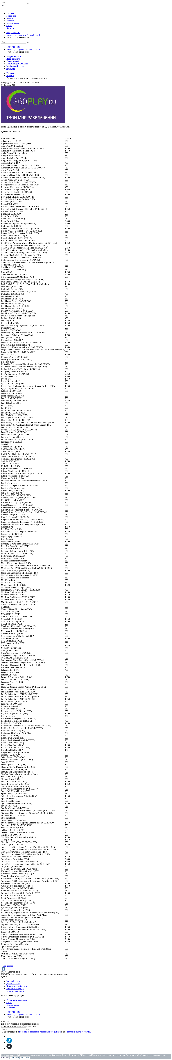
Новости (10, 21)
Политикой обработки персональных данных (146, 1055)
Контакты (10, 28)
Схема (9, 25)
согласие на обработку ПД (79, 1032)
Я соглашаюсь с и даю (47, 1032)
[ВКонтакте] (3, 969)
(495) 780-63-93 (13, 32)
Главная (10, 13)
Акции (9, 18)
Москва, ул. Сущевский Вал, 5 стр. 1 (23, 35)
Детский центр (13, 984)
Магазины (11, 16)
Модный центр (13, 981)
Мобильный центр (15, 988)
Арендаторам (12, 23)
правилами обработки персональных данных (40, 1032)
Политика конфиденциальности (16, 1053)
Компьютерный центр (16, 986)
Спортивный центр (15, 991)
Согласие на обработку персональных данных (56, 1053)
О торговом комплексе (16, 1000)
